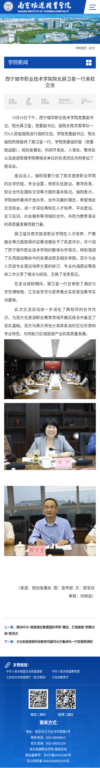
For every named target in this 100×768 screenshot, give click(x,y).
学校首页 (81, 48)
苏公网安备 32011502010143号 (48, 761)
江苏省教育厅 (60, 677)
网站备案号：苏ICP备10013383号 (48, 755)
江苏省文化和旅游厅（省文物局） (27, 677)
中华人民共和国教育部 (66, 671)
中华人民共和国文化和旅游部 (24, 671)
